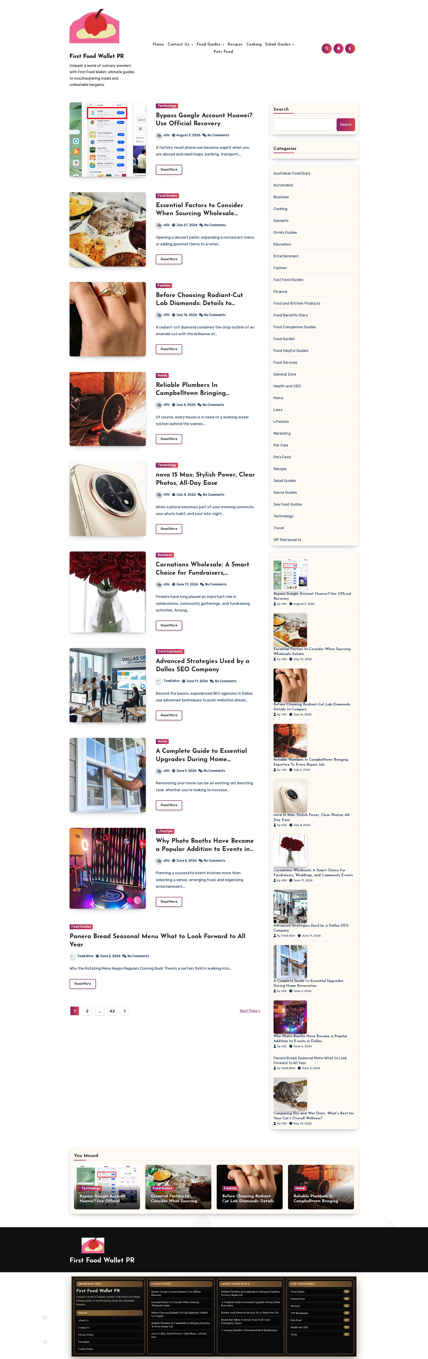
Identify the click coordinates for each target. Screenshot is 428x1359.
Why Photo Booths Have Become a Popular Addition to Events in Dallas (205, 849)
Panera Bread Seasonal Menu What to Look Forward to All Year (310, 1060)
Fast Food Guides (288, 280)
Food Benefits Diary (291, 315)
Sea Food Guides (288, 504)
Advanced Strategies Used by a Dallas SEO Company (311, 928)
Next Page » (250, 1011)
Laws (278, 410)
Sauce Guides (285, 492)
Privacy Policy (86, 1334)
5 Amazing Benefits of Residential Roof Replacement (249, 1330)
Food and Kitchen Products (297, 303)
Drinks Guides (285, 232)
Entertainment (170, 651)
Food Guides (209, 45)
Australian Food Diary (292, 173)
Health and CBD (287, 386)
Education (282, 244)
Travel (279, 528)
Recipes (235, 45)
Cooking (254, 45)
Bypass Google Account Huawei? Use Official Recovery (312, 596)
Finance (280, 291)
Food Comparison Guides (295, 327)
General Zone (285, 374)
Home (158, 45)
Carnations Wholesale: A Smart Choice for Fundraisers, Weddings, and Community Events (313, 873)
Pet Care (281, 445)
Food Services (286, 362)
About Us (83, 1320)
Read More (169, 169)
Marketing (282, 433)
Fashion (164, 285)
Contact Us (179, 45)
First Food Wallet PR (97, 56)
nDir (166, 135)
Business (165, 555)
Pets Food (223, 52)
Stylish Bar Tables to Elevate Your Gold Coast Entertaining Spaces (245, 1321)
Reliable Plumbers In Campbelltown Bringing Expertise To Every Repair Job (200, 393)
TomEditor (171, 681)
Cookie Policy (85, 1349)
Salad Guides (278, 45)
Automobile (283, 185)
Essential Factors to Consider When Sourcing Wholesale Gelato (199, 213)
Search (281, 109)
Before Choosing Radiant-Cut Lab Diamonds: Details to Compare (199, 303)
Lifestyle (165, 831)
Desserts (281, 221)
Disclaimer (84, 1341)
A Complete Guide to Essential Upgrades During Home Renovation (201, 759)
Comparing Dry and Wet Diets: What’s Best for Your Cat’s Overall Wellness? (314, 1116)
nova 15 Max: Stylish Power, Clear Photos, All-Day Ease (312, 817)
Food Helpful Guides (291, 351)
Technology (167, 106)
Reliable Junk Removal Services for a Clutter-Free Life (250, 1312)
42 (112, 1011)
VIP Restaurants (287, 540)
